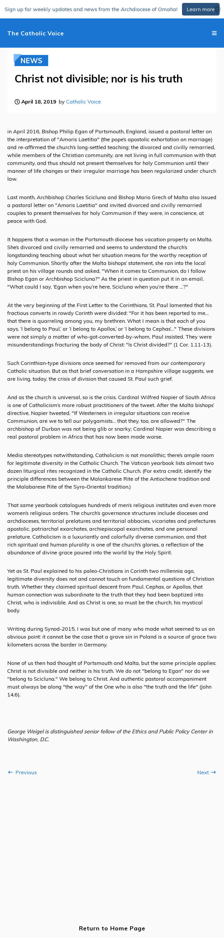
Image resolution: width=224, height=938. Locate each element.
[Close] (217, 9)
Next (203, 772)
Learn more (201, 9)
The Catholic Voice (35, 33)
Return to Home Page (112, 928)
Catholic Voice (83, 101)
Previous (25, 772)
